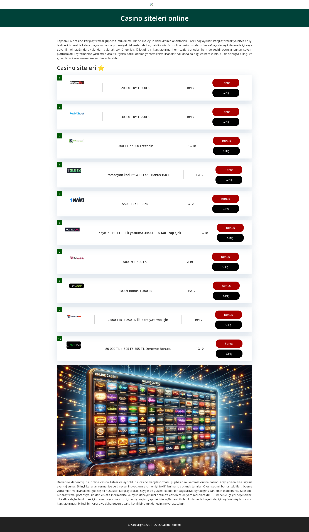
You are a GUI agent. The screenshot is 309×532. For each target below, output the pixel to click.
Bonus (226, 83)
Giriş (226, 93)
